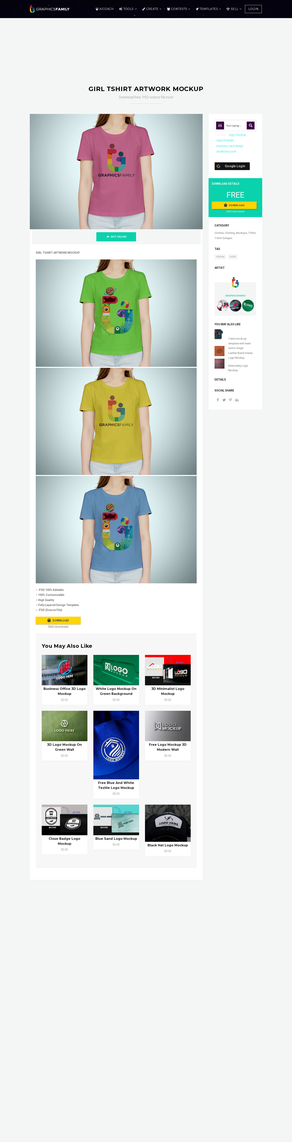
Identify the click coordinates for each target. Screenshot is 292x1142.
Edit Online (118, 236)
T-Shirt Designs (223, 238)
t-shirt (233, 256)
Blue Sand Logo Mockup (116, 839)
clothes (220, 256)
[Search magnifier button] (251, 125)
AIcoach (106, 9)
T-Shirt (252, 232)
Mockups (241, 232)
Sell (235, 9)
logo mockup (237, 134)
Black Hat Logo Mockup (168, 845)
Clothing (230, 232)
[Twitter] (224, 400)
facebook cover (226, 151)
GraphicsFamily (235, 295)
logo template (225, 140)
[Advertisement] (146, 55)
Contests (179, 9)
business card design (230, 146)
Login (253, 9)
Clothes (219, 232)
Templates (208, 9)
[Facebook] (218, 400)
